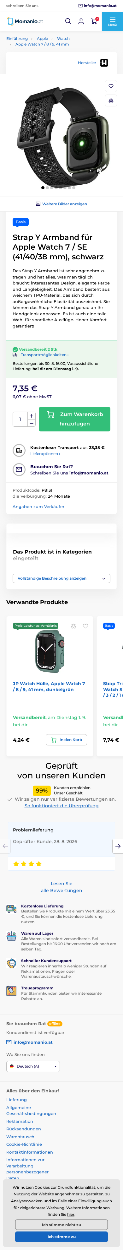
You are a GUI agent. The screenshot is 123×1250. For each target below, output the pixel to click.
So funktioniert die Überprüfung (62, 806)
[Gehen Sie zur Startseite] (25, 21)
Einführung (17, 38)
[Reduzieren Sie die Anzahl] (31, 423)
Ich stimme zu (62, 1236)
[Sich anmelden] (81, 21)
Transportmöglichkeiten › (45, 354)
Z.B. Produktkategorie (44, 54)
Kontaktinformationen (29, 1152)
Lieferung (16, 1099)
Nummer (20, 419)
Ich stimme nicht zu (61, 1224)
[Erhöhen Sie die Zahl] (31, 415)
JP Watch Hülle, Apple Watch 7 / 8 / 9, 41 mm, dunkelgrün (49, 686)
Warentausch (20, 1136)
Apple (42, 38)
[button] (68, 21)
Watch (63, 38)
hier (70, 1214)
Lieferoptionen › (45, 453)
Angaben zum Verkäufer (38, 506)
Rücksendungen (23, 1128)
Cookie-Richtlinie (24, 1144)
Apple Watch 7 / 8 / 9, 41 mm (42, 44)
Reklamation (19, 1121)
